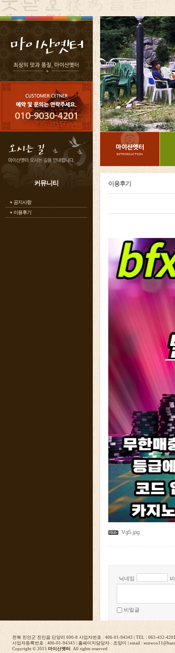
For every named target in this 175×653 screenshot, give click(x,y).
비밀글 (132, 610)
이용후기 (22, 212)
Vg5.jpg (131, 532)
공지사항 (22, 202)
